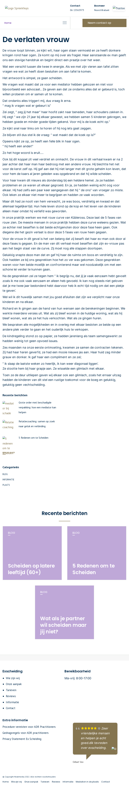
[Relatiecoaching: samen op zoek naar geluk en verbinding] (9, 426)
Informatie (8, 479)
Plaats (6, 485)
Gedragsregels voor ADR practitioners (26, 733)
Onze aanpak (14, 684)
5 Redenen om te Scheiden (33, 437)
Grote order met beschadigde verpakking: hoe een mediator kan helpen (37, 407)
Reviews (11, 696)
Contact (10, 708)
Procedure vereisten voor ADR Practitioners (29, 727)
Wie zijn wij (13, 678)
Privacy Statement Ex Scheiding (22, 739)
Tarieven (11, 690)
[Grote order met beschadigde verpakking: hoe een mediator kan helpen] (9, 407)
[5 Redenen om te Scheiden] (9, 442)
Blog (5, 474)
